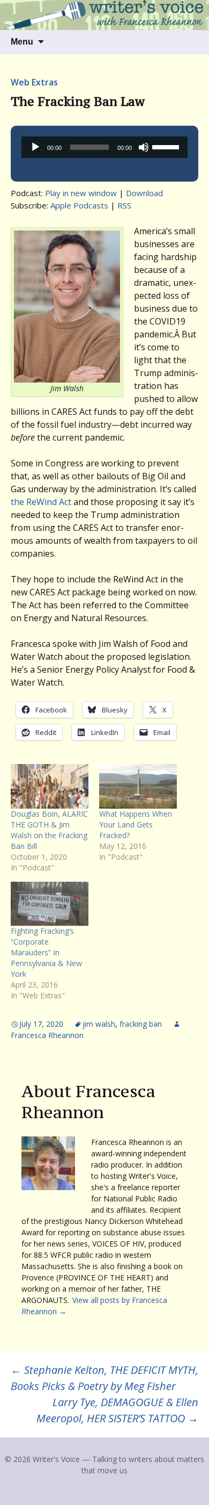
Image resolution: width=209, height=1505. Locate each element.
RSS (124, 205)
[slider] (167, 146)
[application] (104, 147)
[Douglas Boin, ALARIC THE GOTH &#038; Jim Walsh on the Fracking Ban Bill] (49, 786)
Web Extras (34, 82)
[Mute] (143, 147)
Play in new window (81, 193)
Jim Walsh (99, 1024)
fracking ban (141, 1024)
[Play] (35, 147)
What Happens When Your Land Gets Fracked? (135, 824)
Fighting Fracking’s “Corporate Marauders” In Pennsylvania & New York (46, 952)
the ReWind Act (41, 502)
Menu (22, 41)
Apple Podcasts (79, 205)
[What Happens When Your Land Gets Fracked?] (138, 786)
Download (144, 193)
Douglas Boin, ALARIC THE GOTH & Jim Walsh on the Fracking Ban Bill (49, 830)
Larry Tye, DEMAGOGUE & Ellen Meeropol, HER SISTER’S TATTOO (117, 1410)
